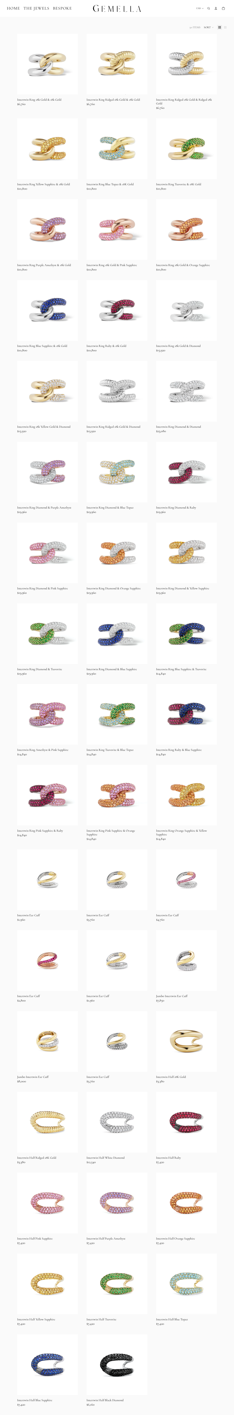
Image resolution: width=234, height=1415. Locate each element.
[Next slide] (73, 64)
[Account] (216, 8)
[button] (209, 27)
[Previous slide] (22, 64)
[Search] (208, 8)
